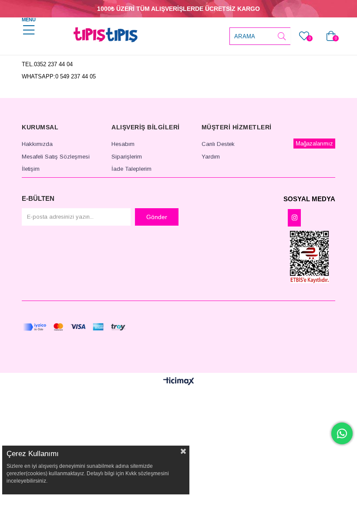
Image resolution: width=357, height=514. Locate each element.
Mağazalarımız (314, 143)
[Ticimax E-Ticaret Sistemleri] (178, 381)
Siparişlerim (126, 156)
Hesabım (123, 144)
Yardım (211, 156)
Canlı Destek (218, 144)
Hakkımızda (37, 144)
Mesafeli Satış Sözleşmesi (56, 156)
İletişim (31, 169)
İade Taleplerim (131, 169)
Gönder (156, 216)
